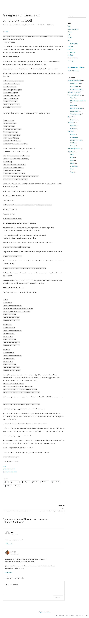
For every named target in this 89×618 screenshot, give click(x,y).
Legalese (70, 46)
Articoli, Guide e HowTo (17, 25)
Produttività (73, 166)
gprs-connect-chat (9, 469)
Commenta (58, 597)
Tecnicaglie (71, 61)
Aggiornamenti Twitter (76, 67)
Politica (72, 163)
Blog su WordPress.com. (44, 612)
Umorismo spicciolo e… (74, 148)
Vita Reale (71, 151)
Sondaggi (70, 55)
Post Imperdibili (74, 111)
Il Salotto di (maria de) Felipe (78, 101)
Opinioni (70, 117)
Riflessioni (71, 122)
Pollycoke (73, 105)
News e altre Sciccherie (74, 95)
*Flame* (72, 98)
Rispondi (9, 544)
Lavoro (72, 157)
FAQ (69, 35)
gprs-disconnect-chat (10, 472)
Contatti (70, 32)
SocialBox (73, 143)
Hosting (70, 37)
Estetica (72, 128)
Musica (72, 160)
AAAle (6, 31)
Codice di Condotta (73, 29)
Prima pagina (74, 137)
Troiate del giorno (75, 114)
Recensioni (73, 120)
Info (69, 40)
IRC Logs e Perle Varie (74, 92)
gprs (4, 466)
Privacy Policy (71, 52)
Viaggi (72, 172)
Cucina (72, 154)
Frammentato (74, 43)
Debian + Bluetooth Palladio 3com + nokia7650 (51, 511)
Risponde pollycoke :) (76, 140)
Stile (71, 169)
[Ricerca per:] (77, 16)
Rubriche (70, 131)
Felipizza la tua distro (76, 89)
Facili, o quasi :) (74, 86)
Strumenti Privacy (73, 58)
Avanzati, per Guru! (30, 25)
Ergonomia (73, 125)
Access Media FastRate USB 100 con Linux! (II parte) (16, 511)
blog (69, 26)
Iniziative (73, 134)
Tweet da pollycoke (73, 70)
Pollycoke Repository (76, 108)
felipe (6, 25)
